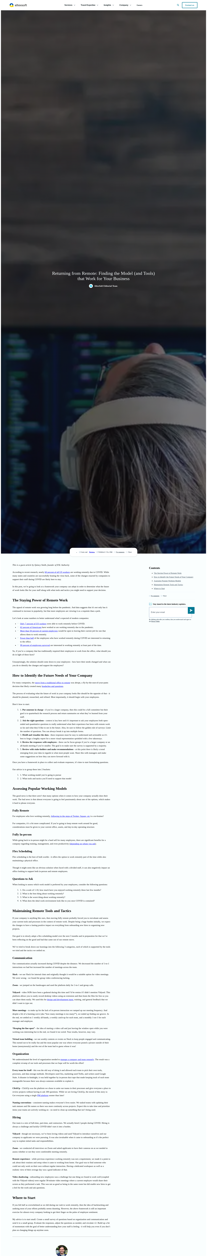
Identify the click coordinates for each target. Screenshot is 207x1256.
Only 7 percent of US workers (33, 623)
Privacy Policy (155, 621)
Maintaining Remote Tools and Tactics (168, 585)
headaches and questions (52, 686)
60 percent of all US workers (57, 572)
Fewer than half (27, 638)
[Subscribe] (191, 610)
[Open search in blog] (178, 5)
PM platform (42, 1095)
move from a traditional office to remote (52, 682)
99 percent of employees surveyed (35, 645)
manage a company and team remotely (77, 1059)
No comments (120, 552)
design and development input (60, 999)
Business (92, 552)
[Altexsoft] (18, 5)
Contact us (189, 5)
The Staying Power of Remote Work (167, 573)
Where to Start (159, 588)
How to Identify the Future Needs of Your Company (173, 577)
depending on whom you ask (82, 844)
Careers (139, 5)
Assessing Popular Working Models (167, 581)
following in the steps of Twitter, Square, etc (70, 816)
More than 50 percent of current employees (39, 631)
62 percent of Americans (30, 627)
